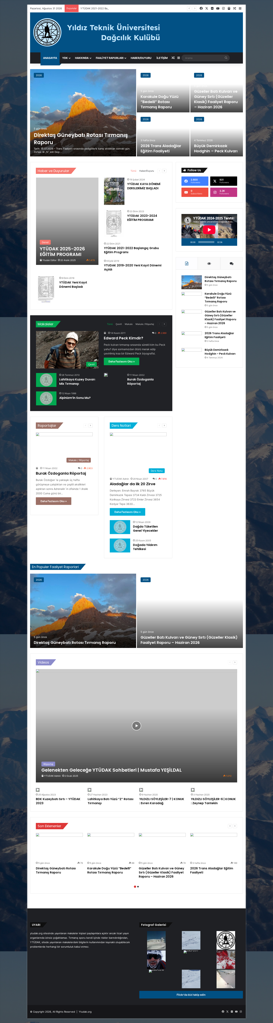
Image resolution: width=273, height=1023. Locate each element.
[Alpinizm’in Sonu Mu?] (46, 398)
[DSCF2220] (226, 960)
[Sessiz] (226, 242)
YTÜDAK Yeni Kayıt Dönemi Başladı (73, 284)
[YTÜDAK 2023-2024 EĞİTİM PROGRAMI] (114, 223)
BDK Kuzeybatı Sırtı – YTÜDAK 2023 (58, 801)
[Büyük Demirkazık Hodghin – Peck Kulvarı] (216, 134)
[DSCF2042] (156, 940)
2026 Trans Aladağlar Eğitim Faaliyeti (161, 148)
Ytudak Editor (49, 260)
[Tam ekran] (232, 242)
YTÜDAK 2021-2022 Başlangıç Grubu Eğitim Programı (111, 8)
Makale (129, 324)
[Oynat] (186, 242)
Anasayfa (50, 57)
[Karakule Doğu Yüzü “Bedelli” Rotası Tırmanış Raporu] (163, 90)
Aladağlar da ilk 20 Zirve (132, 484)
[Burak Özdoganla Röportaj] (106, 375)
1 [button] (135, 887)
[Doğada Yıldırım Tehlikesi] (120, 545)
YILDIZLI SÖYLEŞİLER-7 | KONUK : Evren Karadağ (161, 801)
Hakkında (82, 57)
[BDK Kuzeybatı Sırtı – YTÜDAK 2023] (38, 790)
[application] (209, 230)
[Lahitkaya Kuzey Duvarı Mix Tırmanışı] (46, 380)
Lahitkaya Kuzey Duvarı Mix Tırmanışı (77, 381)
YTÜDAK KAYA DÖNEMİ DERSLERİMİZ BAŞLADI (143, 186)
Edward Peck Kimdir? (123, 338)
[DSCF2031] (191, 940)
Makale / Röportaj (145, 324)
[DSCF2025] (191, 979)
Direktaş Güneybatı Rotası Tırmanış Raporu (221, 279)
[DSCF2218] (156, 971)
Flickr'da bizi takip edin (191, 994)
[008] (226, 940)
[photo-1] (156, 960)
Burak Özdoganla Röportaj (140, 381)
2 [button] (138, 886)
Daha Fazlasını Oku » (121, 361)
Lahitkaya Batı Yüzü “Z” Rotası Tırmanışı (110, 801)
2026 (39, 75)
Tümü (133, 170)
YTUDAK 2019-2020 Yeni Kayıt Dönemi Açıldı (132, 267)
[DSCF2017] (191, 952)
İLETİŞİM (162, 57)
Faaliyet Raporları (110, 57)
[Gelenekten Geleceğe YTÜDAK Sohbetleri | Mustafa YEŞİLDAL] (136, 725)
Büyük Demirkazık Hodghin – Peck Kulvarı (216, 148)
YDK (65, 57)
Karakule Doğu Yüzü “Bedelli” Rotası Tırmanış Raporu (159, 102)
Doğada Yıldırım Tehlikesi (145, 547)
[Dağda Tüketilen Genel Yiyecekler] (120, 527)
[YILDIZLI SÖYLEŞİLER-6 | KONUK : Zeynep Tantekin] (193, 790)
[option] (136, 112)
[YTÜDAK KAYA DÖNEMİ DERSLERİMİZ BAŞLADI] (114, 191)
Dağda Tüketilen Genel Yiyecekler (145, 528)
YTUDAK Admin (121, 478)
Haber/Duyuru (141, 57)
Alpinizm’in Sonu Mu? (75, 398)
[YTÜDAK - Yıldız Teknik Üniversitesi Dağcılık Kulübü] (136, 32)
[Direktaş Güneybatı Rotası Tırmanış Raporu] (83, 112)
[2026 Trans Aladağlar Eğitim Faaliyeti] (163, 134)
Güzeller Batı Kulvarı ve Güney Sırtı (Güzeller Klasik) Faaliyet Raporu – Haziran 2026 (216, 99)
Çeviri (119, 324)
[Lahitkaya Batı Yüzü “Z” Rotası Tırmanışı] (89, 790)
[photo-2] (226, 979)
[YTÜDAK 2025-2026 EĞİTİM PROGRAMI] (67, 221)
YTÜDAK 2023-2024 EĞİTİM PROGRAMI (142, 218)
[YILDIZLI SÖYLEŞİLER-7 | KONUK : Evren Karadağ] (141, 790)
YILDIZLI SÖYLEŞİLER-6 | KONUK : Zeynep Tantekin (213, 801)
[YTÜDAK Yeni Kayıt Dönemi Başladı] (46, 290)
